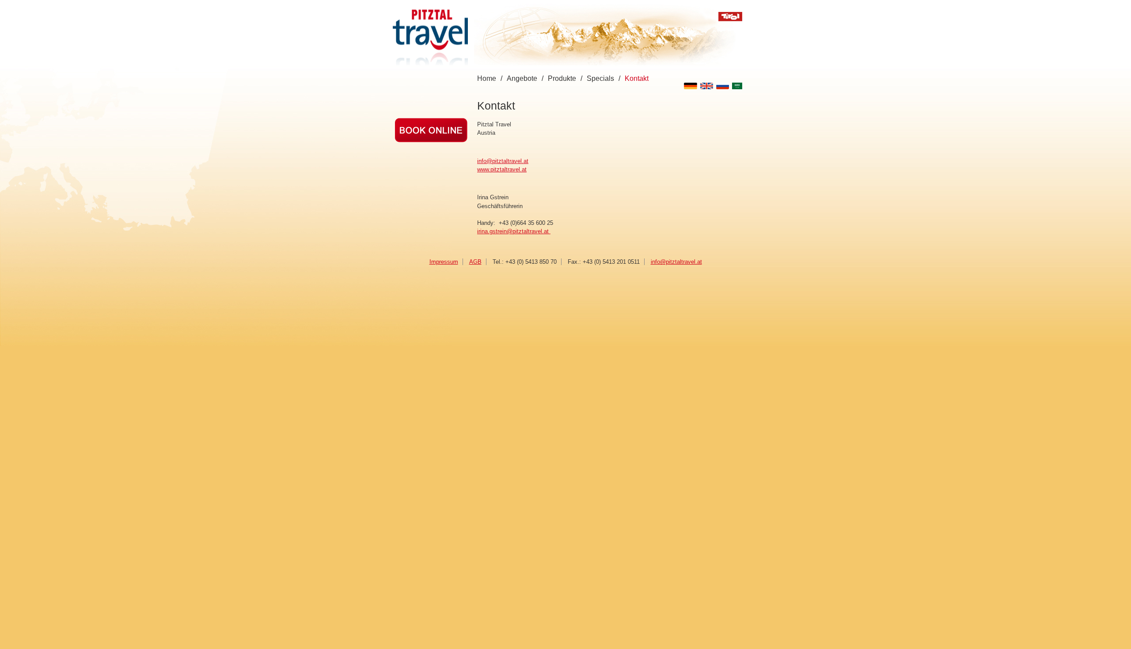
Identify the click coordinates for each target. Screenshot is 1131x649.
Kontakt (637, 78)
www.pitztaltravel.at (502, 169)
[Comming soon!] (431, 140)
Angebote (522, 78)
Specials (600, 78)
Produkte (562, 78)
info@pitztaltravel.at (502, 161)
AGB (475, 261)
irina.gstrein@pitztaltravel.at (513, 231)
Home (486, 78)
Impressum (443, 261)
